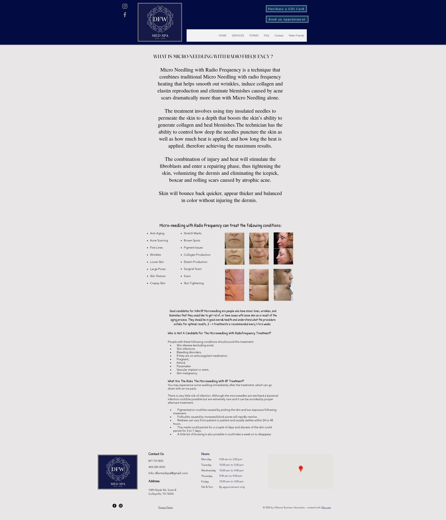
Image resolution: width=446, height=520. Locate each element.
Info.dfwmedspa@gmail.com (168, 473)
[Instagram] (124, 6)
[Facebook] (124, 14)
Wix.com (326, 507)
